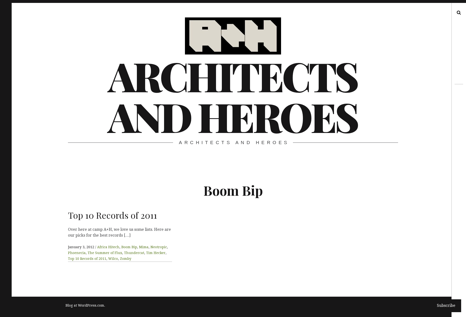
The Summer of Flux (105, 253)
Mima (144, 247)
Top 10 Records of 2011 (87, 259)
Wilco (113, 259)
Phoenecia (77, 253)
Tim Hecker (156, 253)
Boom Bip (129, 247)
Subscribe (446, 305)
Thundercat (134, 253)
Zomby (125, 259)
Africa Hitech (108, 247)
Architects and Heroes (232, 96)
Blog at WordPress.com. (85, 305)
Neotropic (158, 247)
